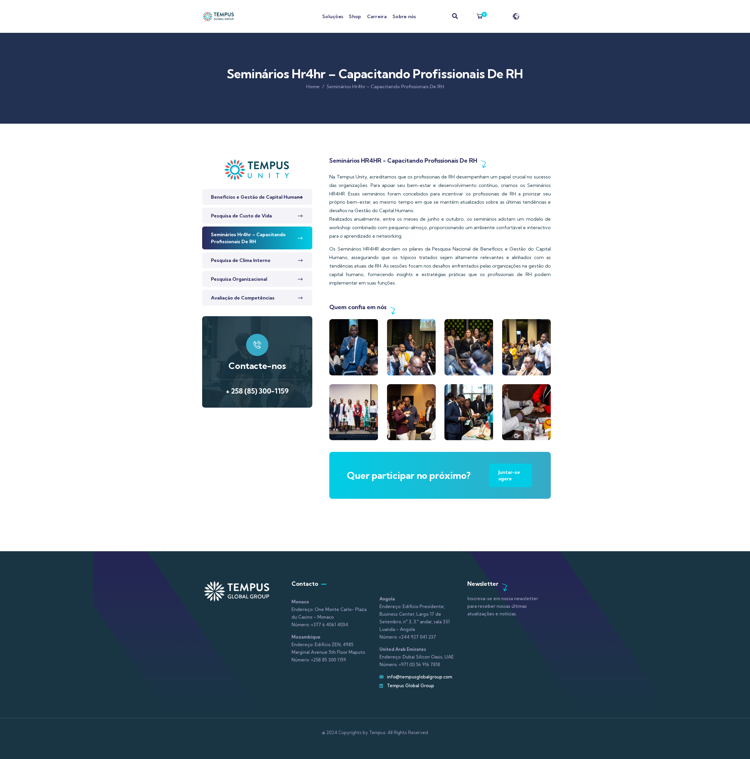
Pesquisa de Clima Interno (240, 260)
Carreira (377, 16)
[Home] (218, 16)
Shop (355, 16)
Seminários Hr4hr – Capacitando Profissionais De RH (248, 238)
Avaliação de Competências (243, 298)
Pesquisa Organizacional (239, 279)
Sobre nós (404, 16)
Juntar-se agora (509, 475)
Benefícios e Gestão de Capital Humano (257, 197)
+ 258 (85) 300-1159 (257, 391)
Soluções (332, 16)
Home (313, 86)
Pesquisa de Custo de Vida (241, 216)
